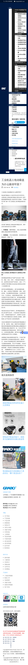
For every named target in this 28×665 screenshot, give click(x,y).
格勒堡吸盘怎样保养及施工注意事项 (13, 404)
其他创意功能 (15, 143)
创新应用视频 (8, 585)
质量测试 (7, 523)
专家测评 (7, 580)
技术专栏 (7, 545)
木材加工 (7, 562)
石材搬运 (7, 569)
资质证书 (7, 525)
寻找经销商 (7, 536)
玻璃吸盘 (8, 640)
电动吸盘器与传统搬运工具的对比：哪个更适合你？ (13, 472)
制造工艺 (7, 578)
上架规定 (7, 534)
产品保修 (7, 518)
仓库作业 (7, 566)
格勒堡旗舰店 (10, 642)
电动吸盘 (16, 187)
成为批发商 (7, 541)
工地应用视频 (8, 575)
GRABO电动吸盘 (14, 639)
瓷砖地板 (7, 557)
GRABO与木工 (15, 141)
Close (7, 172)
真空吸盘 (7, 640)
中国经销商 (7, 539)
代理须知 (7, 532)
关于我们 (7, 516)
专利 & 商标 (7, 527)
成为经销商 (7, 543)
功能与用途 (7, 530)
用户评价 (14, 145)
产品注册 (7, 520)
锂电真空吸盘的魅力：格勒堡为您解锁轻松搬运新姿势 (13, 438)
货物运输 (7, 564)
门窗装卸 (7, 560)
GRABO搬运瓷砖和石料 (17, 138)
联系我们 (7, 548)
